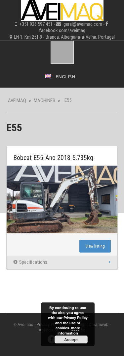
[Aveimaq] (62, 9)
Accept (71, 339)
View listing (95, 246)
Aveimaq (17, 100)
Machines (44, 100)
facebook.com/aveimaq (62, 30)
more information (69, 330)
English (64, 76)
